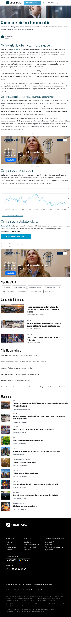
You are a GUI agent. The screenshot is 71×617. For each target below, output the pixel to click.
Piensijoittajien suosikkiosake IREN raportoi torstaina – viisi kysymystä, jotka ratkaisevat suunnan (40, 404)
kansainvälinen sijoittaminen (21, 459)
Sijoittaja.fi (16, 443)
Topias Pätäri (16, 487)
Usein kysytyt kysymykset (31, 544)
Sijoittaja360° (49, 542)
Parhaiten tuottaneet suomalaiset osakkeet (28, 440)
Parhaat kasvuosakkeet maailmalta (25, 473)
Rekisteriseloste (39, 590)
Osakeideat (9, 550)
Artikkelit (9, 542)
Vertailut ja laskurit (12, 547)
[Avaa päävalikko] (62, 3)
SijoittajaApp (49, 550)
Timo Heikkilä (16, 432)
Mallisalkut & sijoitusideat (52, 287)
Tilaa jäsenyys (27, 542)
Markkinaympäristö (8, 291)
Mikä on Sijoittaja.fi (29, 547)
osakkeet (5, 245)
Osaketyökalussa (7, 226)
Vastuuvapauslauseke (13, 590)
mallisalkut (16, 492)
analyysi (29, 334)
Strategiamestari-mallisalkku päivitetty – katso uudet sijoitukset (36, 495)
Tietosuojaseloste (27, 590)
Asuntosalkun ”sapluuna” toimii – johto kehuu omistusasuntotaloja (36, 451)
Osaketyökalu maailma (35, 287)
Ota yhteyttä (27, 550)
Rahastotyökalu (49, 291)
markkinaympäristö (18, 503)
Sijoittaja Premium (36, 291)
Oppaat (8, 544)
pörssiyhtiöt (15, 245)
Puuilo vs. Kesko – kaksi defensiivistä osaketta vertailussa (33, 429)
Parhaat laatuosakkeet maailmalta (25, 462)
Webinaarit (48, 544)
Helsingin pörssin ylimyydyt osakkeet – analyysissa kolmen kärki (36, 484)
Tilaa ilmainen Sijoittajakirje (54, 547)
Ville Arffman (17, 422)
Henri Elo (15, 454)
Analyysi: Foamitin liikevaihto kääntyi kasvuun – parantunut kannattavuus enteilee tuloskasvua (39, 417)
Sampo (16, 50)
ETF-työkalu (6, 287)
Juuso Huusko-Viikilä (19, 409)
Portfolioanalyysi (22, 291)
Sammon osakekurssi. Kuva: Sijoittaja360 (12, 215)
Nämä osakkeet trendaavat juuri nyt (25, 506)
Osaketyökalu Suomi (19, 287)
